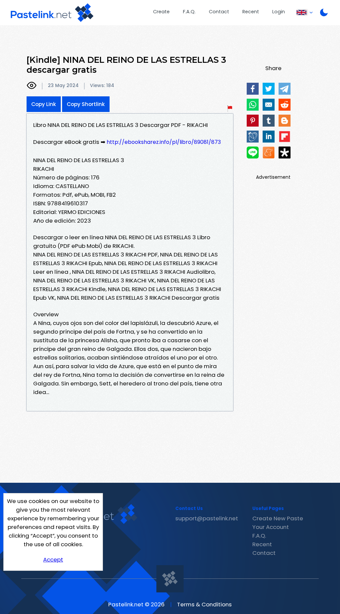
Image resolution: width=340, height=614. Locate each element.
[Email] (269, 105)
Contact (219, 11)
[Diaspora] (285, 152)
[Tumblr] (269, 121)
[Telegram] (285, 89)
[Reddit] (285, 105)
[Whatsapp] (253, 105)
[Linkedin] (269, 137)
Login (278, 11)
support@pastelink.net (206, 518)
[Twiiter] (269, 89)
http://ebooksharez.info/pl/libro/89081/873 (164, 142)
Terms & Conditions (204, 604)
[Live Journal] (253, 137)
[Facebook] (253, 89)
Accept (53, 559)
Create (161, 11)
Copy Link (43, 104)
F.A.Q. (189, 11)
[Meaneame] (269, 152)
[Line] (253, 152)
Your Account (270, 527)
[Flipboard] (285, 137)
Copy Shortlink (86, 104)
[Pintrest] (253, 121)
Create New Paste (277, 518)
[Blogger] (285, 121)
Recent (250, 11)
